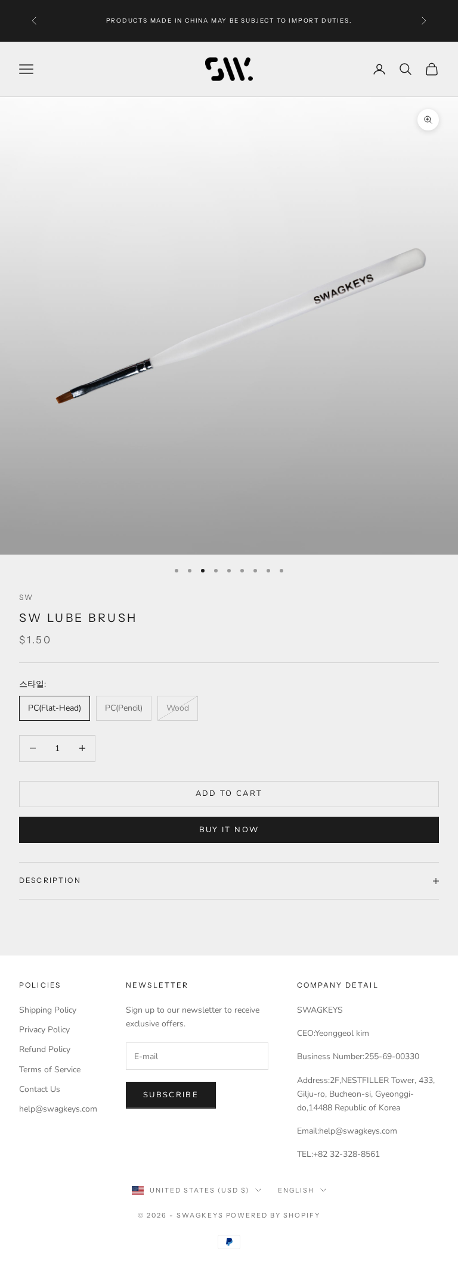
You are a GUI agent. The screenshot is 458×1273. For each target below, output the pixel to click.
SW (26, 597)
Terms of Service (50, 1069)
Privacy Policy (44, 1029)
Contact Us (39, 1089)
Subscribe (171, 1095)
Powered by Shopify (273, 1215)
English (296, 1190)
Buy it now (229, 829)
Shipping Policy (47, 1010)
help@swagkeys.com (58, 1109)
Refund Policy (44, 1049)
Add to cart (229, 793)
